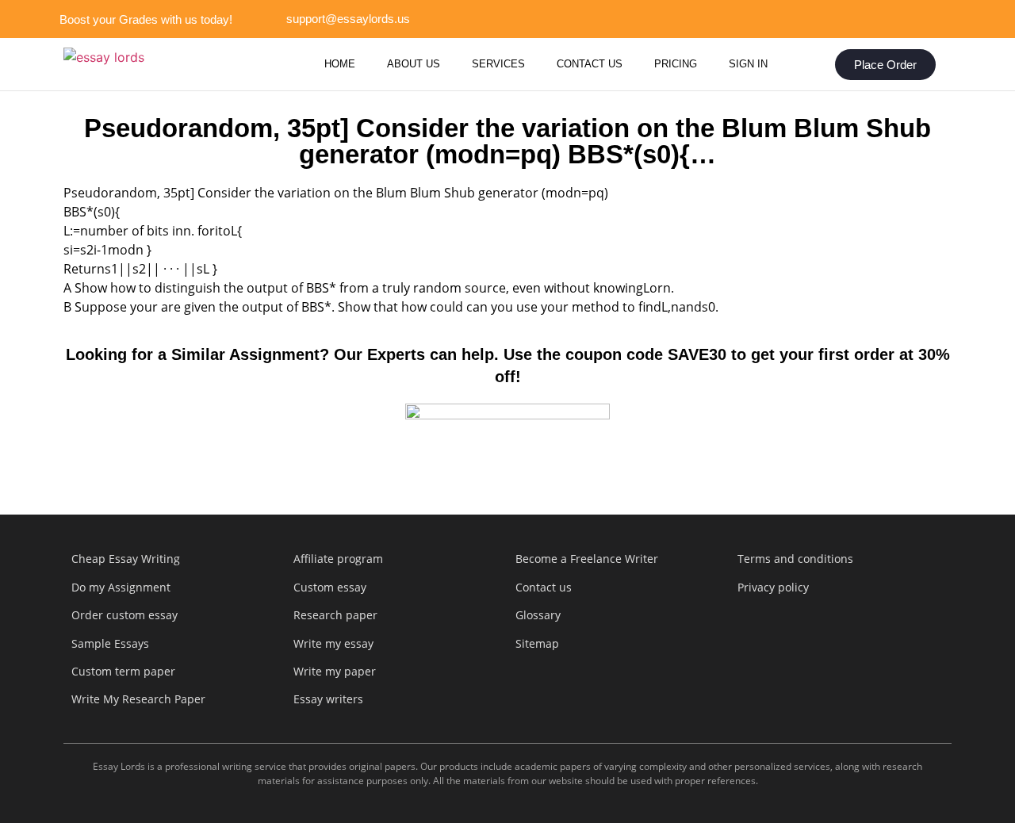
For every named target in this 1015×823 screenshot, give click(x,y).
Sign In (748, 64)
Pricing (675, 64)
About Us (413, 64)
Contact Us (589, 64)
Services (498, 64)
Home (339, 64)
